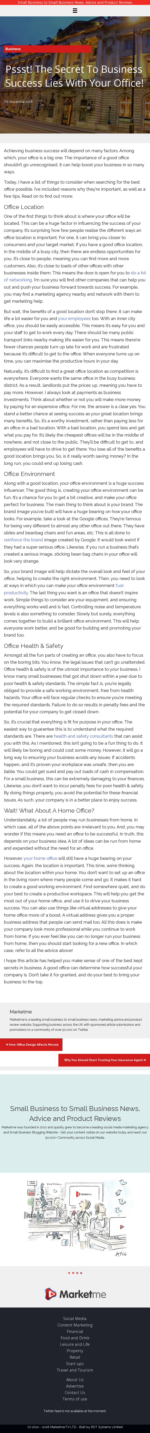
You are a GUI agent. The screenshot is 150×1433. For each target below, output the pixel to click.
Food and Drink (75, 1337)
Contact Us (75, 1392)
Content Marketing (75, 1325)
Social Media (75, 1318)
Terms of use (75, 1399)
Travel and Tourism (75, 1370)
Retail (75, 1357)
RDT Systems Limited (107, 1427)
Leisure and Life (75, 1344)
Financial (75, 1331)
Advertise (75, 1386)
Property (75, 1350)
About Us (75, 1379)
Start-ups (75, 1363)
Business (13, 49)
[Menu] (75, 10)
